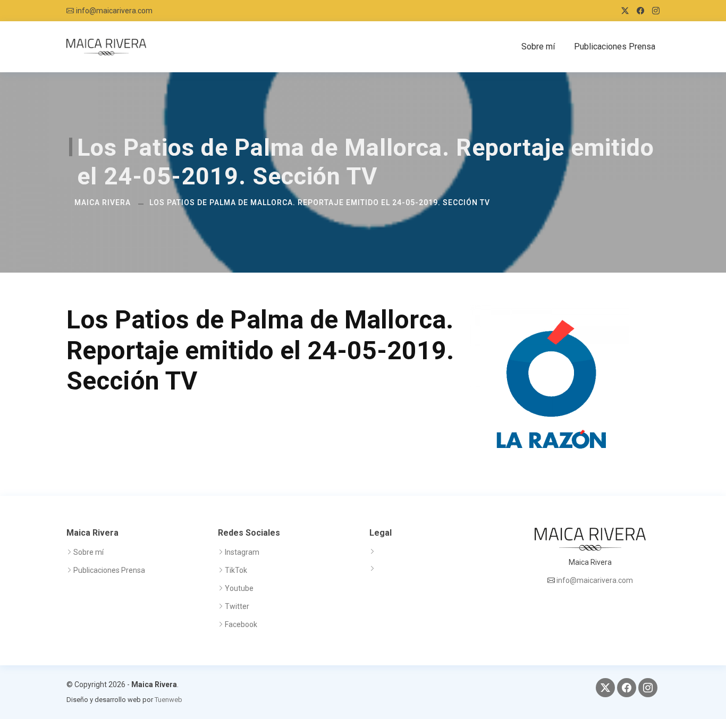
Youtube (239, 588)
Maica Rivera (102, 202)
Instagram (242, 552)
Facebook (241, 624)
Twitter (237, 606)
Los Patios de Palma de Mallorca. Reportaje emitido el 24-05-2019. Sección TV (319, 202)
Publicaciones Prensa (614, 46)
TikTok (236, 570)
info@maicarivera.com (114, 10)
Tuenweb (168, 700)
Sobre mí (538, 46)
